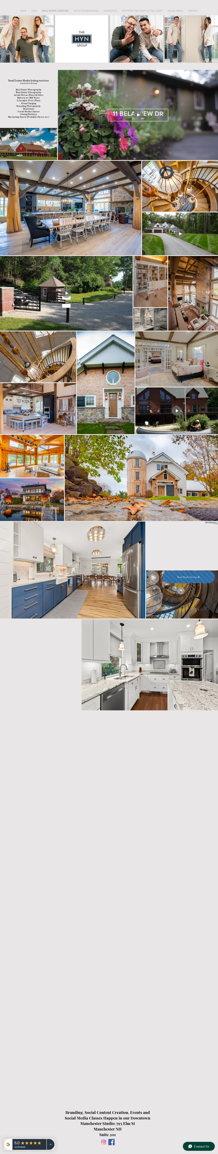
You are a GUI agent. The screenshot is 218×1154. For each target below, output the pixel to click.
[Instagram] (104, 1142)
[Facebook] (111, 1142)
